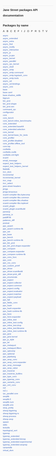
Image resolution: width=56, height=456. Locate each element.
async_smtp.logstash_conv (15, 75)
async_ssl (7, 81)
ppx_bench (8, 237)
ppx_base (7, 234)
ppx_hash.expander (12, 308)
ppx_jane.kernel (10, 337)
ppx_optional (9, 354)
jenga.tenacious (10, 192)
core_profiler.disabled (12, 140)
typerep (6, 433)
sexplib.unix (8, 405)
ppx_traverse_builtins (12, 373)
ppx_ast (6, 231)
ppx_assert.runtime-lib (13, 229)
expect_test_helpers (12, 163)
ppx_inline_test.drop (12, 325)
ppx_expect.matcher (12, 294)
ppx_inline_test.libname (13, 328)
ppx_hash (7, 305)
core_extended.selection (14, 129)
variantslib (7, 447)
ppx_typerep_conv (11, 379)
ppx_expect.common (12, 285)
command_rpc (9, 109)
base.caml (7, 92)
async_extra (8, 41)
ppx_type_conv (10, 376)
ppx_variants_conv (11, 382)
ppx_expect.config (11, 288)
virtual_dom (8, 450)
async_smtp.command (13, 72)
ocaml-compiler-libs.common (16, 197)
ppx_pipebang (9, 356)
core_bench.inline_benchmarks (17, 121)
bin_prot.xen (8, 106)
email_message (10, 160)
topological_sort (10, 430)
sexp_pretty (8, 408)
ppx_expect (8, 280)
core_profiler (8, 138)
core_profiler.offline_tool (14, 143)
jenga (5, 189)
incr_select (8, 183)
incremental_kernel (11, 177)
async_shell (8, 67)
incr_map (7, 180)
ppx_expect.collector (12, 283)
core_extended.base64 (13, 126)
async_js (7, 52)
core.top (6, 146)
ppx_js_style (8, 339)
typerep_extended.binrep (14, 439)
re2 (4, 388)
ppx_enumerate (10, 277)
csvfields (7, 149)
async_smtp (8, 69)
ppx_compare (9, 248)
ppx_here (7, 314)
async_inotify (9, 47)
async (5, 35)
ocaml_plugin (9, 206)
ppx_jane (7, 334)
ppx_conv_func (10, 257)
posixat (6, 223)
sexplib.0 (7, 399)
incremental (8, 175)
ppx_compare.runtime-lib (14, 254)
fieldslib (6, 169)
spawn (6, 422)
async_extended (10, 38)
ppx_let (6, 342)
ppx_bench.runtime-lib (13, 240)
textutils (6, 427)
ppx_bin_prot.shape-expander (16, 246)
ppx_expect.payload (12, 297)
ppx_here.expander (12, 317)
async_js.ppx (9, 55)
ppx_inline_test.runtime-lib (15, 331)
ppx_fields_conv (10, 302)
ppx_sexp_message (12, 365)
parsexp (6, 212)
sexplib (6, 396)
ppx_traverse (9, 371)
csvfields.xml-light (11, 155)
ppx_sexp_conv (10, 359)
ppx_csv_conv (9, 263)
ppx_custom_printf (11, 266)
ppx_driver (7, 268)
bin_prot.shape (10, 104)
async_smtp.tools (11, 78)
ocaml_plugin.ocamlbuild (14, 209)
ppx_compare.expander (14, 251)
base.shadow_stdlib (12, 95)
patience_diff (9, 220)
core (5, 115)
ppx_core (7, 260)
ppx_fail (6, 300)
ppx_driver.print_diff (12, 274)
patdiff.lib (7, 217)
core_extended (10, 123)
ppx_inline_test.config (13, 322)
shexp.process (9, 416)
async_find (8, 44)
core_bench (8, 118)
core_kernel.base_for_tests (15, 135)
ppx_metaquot (9, 345)
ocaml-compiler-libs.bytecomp (16, 194)
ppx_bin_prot (9, 243)
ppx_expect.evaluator (12, 291)
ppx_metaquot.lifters (12, 348)
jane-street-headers (12, 186)
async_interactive (11, 50)
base (5, 89)
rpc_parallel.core (10, 393)
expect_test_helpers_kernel (15, 166)
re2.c (5, 391)
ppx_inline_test (10, 319)
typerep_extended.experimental (17, 442)
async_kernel (9, 58)
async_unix (8, 87)
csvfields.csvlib (9, 152)
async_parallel (9, 61)
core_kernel (8, 132)
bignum (6, 98)
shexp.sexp (8, 419)
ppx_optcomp (9, 351)
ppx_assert (8, 226)
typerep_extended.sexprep (15, 444)
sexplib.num (8, 402)
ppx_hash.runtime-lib (12, 311)
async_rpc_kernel (11, 64)
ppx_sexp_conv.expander (14, 362)
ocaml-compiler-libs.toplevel (15, 203)
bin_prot (6, 101)
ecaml (5, 158)
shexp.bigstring (10, 410)
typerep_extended (11, 436)
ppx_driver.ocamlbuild (13, 271)
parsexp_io (8, 214)
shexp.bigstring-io (11, 413)
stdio (5, 425)
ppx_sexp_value (10, 368)
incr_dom (7, 172)
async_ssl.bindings (11, 84)
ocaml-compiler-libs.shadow (15, 200)
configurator (8, 112)
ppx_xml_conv (9, 385)
